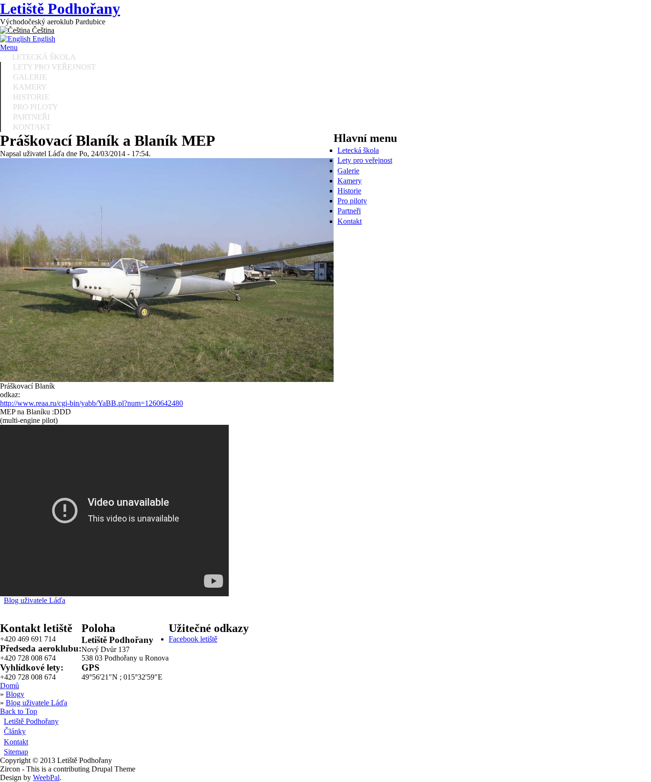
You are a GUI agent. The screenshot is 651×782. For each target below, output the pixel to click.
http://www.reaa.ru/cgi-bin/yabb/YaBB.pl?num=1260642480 (91, 403)
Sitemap (16, 752)
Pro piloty (352, 201)
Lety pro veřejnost (364, 160)
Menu (9, 47)
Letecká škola (358, 150)
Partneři (349, 211)
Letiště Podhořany (60, 8)
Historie (349, 191)
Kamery (349, 181)
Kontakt (32, 126)
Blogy (15, 694)
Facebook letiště (193, 639)
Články (15, 731)
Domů (9, 686)
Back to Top (18, 711)
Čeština (42, 30)
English (43, 39)
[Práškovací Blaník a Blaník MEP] (167, 379)
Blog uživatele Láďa (34, 600)
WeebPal (46, 777)
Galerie (348, 171)
